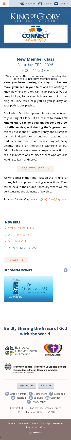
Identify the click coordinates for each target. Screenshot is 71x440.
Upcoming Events (18, 270)
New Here (12, 222)
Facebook (59, 393)
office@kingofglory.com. (53, 199)
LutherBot (63, 3)
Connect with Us (21, 228)
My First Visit (17, 241)
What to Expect (20, 235)
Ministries (58, 423)
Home (44, 385)
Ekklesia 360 (35, 432)
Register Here (33, 168)
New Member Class (23, 248)
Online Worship (17, 393)
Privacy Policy (38, 401)
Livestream (30, 3)
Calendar (47, 3)
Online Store (40, 393)
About (35, 423)
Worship (45, 423)
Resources (31, 427)
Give (42, 427)
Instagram (21, 397)
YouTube (38, 397)
